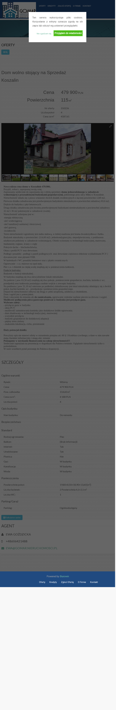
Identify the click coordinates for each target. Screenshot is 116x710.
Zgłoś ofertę (67, 582)
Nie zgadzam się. (44, 33)
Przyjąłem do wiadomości (68, 33)
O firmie (82, 582)
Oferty (42, 582)
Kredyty (53, 582)
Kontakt (94, 582)
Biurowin (64, 576)
